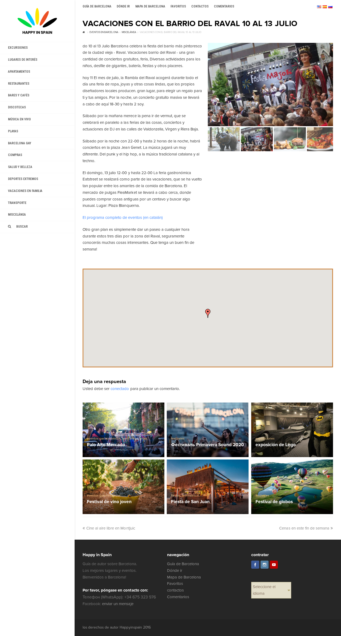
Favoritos (175, 583)
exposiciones (265, 439)
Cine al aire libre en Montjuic (110, 528)
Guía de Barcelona (183, 563)
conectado (120, 388)
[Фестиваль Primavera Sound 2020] (208, 430)
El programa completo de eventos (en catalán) (123, 217)
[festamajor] (270, 84)
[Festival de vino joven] (123, 486)
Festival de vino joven (109, 501)
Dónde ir (174, 570)
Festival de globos (274, 501)
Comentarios (178, 596)
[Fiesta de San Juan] (208, 486)
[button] (207, 313)
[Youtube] (274, 565)
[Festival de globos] (292, 486)
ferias (143, 439)
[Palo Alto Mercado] (123, 430)
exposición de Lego (275, 445)
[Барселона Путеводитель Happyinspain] (37, 21)
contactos (175, 590)
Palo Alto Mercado (106, 445)
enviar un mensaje (117, 603)
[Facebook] (255, 565)
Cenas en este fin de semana (304, 528)
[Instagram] (265, 565)
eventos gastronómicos (104, 439)
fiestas (175, 496)
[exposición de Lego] (292, 430)
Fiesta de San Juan (190, 501)
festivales (178, 439)
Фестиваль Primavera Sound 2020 (207, 445)
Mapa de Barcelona (184, 577)
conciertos (129, 439)
